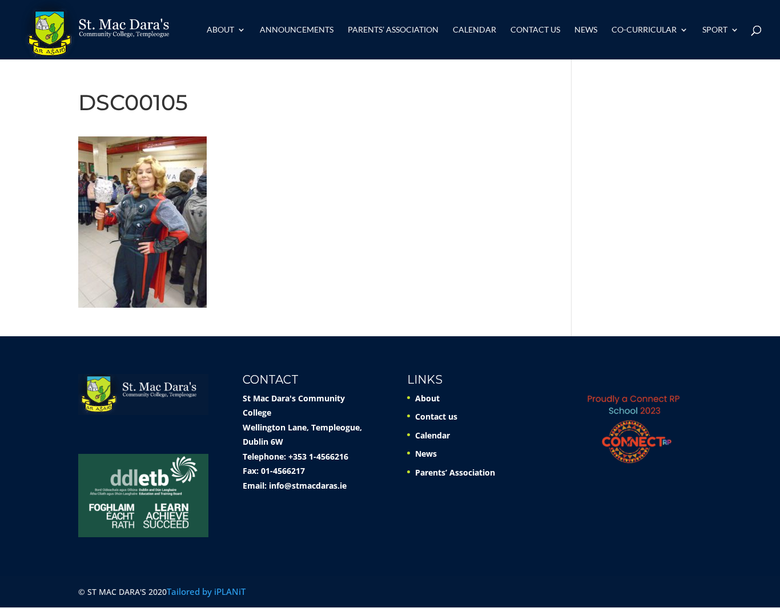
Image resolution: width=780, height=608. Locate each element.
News (585, 30)
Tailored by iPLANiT (206, 591)
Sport (714, 30)
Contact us (535, 30)
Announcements (296, 30)
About (220, 30)
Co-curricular (644, 30)
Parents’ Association (393, 30)
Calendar (474, 30)
